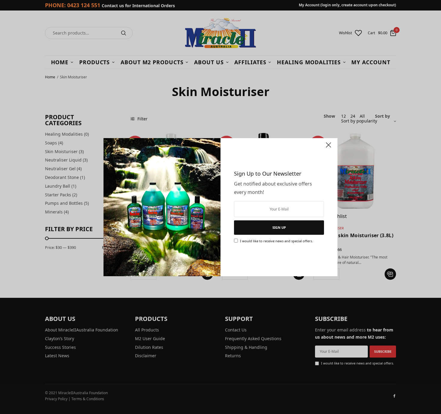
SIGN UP (279, 227)
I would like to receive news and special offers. (276, 241)
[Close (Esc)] (328, 147)
